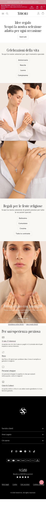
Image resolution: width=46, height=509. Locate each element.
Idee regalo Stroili (32, 324)
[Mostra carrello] (43, 13)
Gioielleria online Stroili (16, 324)
